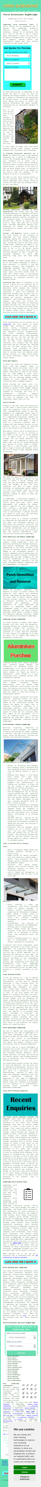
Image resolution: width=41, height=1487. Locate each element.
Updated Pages (7, 1463)
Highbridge (7, 324)
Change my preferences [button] (24, 1478)
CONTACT (29, 11)
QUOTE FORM (17, 1243)
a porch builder (13, 1400)
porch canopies (9, 1217)
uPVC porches (25, 1233)
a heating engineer (26, 1417)
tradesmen (6, 1398)
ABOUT (23, 11)
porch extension (31, 1317)
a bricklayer (18, 1413)
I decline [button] (24, 1472)
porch (33, 233)
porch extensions (28, 1297)
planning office (29, 177)
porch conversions (18, 1231)
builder (18, 92)
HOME (15, 11)
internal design (9, 148)
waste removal (30, 1408)
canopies (22, 729)
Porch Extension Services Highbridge (19, 1323)
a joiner (18, 1419)
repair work (27, 384)
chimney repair (18, 1409)
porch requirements (26, 1239)
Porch (5, 322)
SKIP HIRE (30, 1411)
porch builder (23, 181)
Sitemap (5, 1461)
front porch (22, 985)
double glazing (32, 1415)
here (24, 1315)
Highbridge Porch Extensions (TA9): (18, 24)
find (8, 1271)
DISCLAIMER (35, 11)
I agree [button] (24, 1467)
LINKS (19, 11)
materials (6, 128)
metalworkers (8, 1421)
